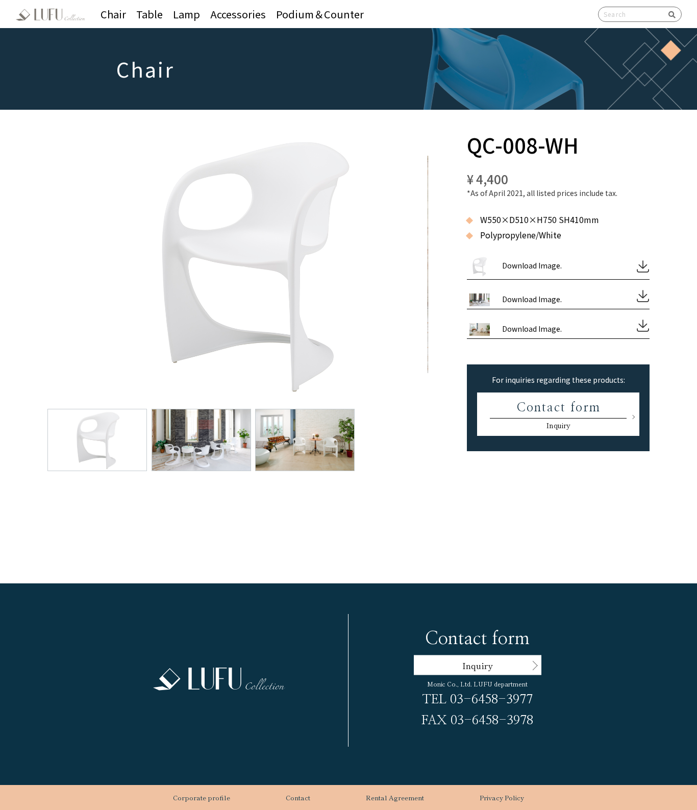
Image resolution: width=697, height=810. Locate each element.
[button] (253, 244)
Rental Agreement (395, 797)
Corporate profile (201, 797)
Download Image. (532, 265)
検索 (668, 14)
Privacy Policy (502, 797)
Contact (298, 797)
